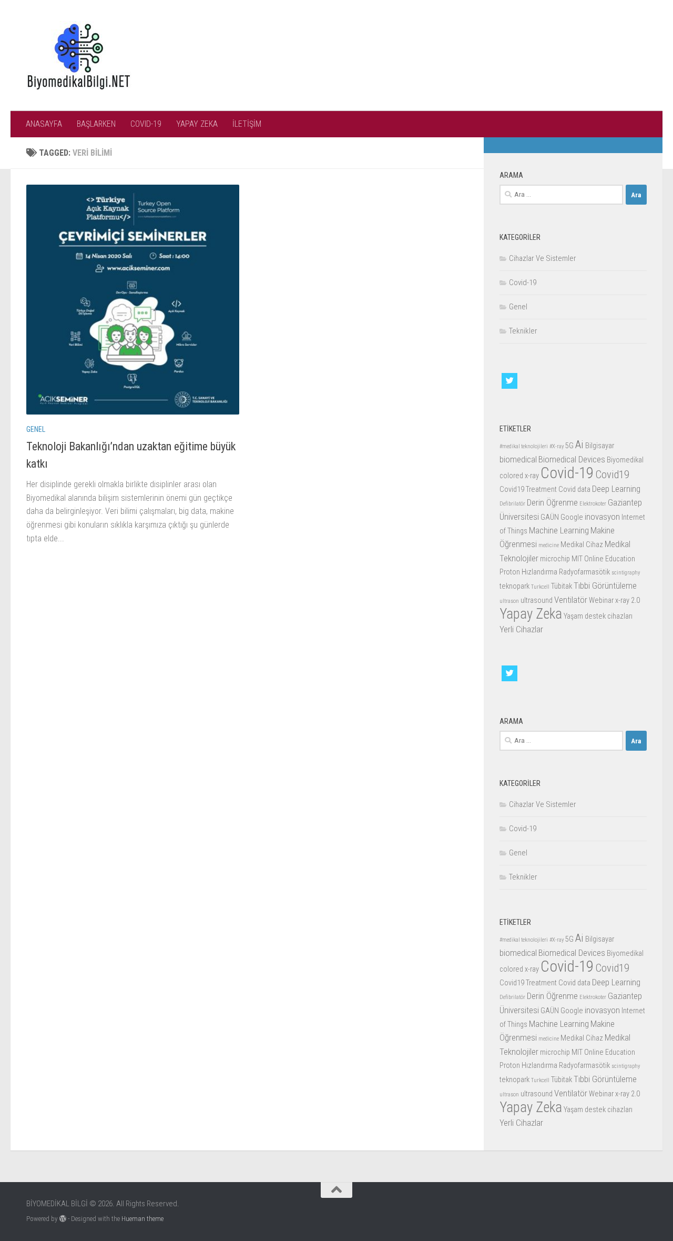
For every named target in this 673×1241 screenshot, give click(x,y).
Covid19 (612, 474)
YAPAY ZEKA (197, 124)
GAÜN (550, 517)
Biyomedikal (625, 460)
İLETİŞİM (246, 124)
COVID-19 (145, 124)
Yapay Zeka (530, 614)
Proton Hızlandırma (528, 572)
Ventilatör (570, 599)
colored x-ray (519, 475)
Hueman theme (142, 1219)
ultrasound (537, 600)
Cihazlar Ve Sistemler (542, 258)
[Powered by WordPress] (62, 1218)
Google (571, 517)
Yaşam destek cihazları (598, 616)
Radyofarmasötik (584, 572)
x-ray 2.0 (627, 600)
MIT (577, 558)
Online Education (609, 558)
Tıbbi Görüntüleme (605, 585)
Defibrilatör (512, 503)
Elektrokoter (592, 503)
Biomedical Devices (571, 459)
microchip (555, 558)
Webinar (601, 600)
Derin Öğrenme (552, 502)
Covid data (574, 489)
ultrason (509, 601)
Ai (579, 444)
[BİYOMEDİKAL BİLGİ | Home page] (78, 55)
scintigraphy (625, 572)
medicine (548, 545)
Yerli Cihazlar (521, 629)
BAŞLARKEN (96, 124)
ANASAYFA (44, 124)
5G (569, 445)
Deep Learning (616, 488)
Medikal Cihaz (581, 544)
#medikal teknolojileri (523, 446)
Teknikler (523, 331)
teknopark (514, 586)
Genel (35, 429)
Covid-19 (522, 282)
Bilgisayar (599, 445)
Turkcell (540, 586)
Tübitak (561, 586)
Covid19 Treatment (528, 489)
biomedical (518, 459)
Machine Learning (559, 530)
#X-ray (556, 446)
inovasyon (602, 516)
